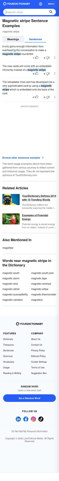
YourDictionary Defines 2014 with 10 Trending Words (39, 197)
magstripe (7, 247)
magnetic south (10, 273)
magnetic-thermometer (43, 294)
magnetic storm (10, 278)
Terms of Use (38, 367)
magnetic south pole (42, 273)
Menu (51, 3)
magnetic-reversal (41, 283)
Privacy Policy (38, 350)
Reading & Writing (12, 373)
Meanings (13, 39)
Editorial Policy (38, 356)
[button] (40, 3)
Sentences (35, 39)
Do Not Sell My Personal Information (29, 431)
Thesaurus (8, 344)
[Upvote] (37, 58)
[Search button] (51, 12)
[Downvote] (48, 58)
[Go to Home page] (16, 4)
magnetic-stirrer (11, 289)
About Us (35, 339)
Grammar (8, 356)
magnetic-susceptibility (15, 294)
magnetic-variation (12, 299)
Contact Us (36, 344)
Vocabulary (8, 361)
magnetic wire (10, 283)
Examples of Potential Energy (35, 217)
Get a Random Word (29, 398)
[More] (55, 58)
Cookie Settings (39, 361)
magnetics (37, 299)
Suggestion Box (39, 373)
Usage (6, 367)
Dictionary (8, 339)
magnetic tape (39, 278)
